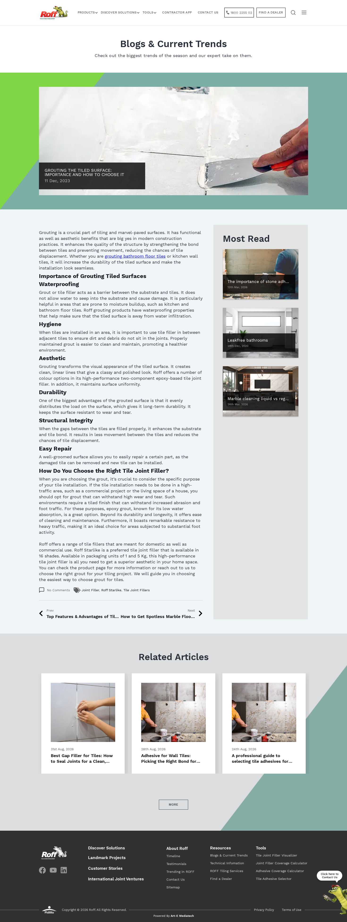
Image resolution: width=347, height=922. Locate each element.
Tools (261, 848)
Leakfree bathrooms (248, 340)
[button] (293, 12)
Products (86, 12)
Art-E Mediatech (182, 916)
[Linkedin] (63, 870)
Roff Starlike (111, 590)
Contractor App (177, 12)
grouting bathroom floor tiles (135, 256)
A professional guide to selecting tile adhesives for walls (260, 761)
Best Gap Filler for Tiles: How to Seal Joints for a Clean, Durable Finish (82, 761)
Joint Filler (90, 590)
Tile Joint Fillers (136, 590)
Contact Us (208, 12)
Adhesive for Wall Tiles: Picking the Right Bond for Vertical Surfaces (168, 761)
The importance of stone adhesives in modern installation (286, 281)
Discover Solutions (119, 12)
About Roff (177, 848)
